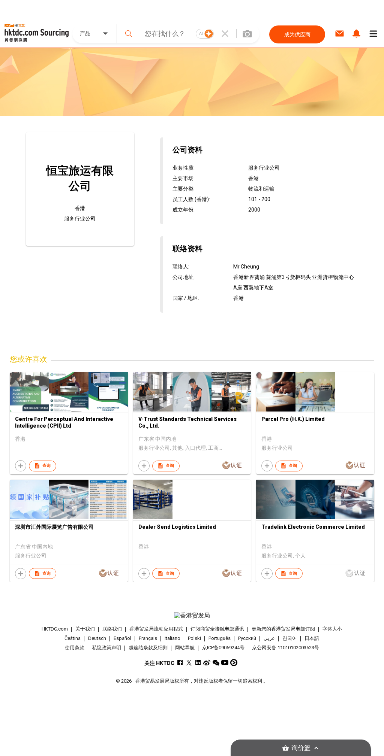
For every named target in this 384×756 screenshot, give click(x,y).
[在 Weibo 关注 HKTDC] (206, 662)
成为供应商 (297, 34)
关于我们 (85, 629)
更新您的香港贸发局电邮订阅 (283, 629)
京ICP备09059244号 (223, 647)
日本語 (311, 638)
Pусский (247, 638)
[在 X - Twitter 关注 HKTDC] (188, 662)
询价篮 (300, 748)
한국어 (289, 638)
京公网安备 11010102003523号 (285, 647)
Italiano (172, 638)
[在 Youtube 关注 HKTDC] (224, 662)
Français (148, 638)
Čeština (72, 638)
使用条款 (74, 647)
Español (122, 638)
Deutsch (97, 638)
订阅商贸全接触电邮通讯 (217, 629)
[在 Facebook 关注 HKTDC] (179, 662)
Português (219, 638)
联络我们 (112, 629)
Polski (194, 638)
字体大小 (332, 629)
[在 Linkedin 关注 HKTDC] (197, 662)
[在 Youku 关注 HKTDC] (233, 662)
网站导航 (185, 647)
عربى (269, 638)
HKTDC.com (55, 629)
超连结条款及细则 (148, 647)
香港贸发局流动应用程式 (156, 629)
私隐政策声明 (106, 647)
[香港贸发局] (192, 615)
